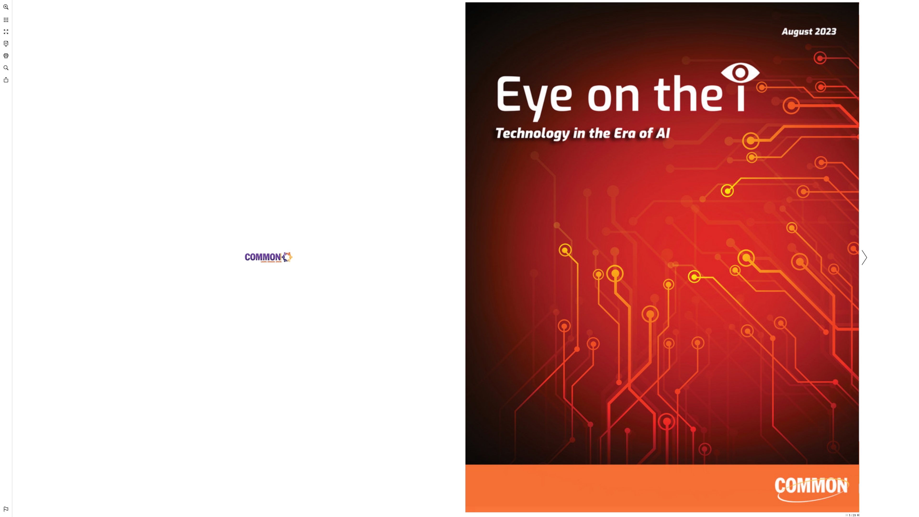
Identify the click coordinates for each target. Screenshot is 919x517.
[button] (6, 7)
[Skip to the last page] (858, 515)
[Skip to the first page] (847, 515)
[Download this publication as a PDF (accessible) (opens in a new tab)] (6, 44)
